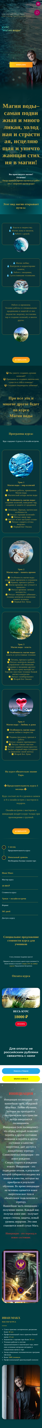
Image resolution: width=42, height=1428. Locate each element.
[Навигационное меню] (38, 3)
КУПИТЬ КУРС (21, 64)
